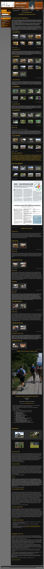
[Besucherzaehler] (5, 16)
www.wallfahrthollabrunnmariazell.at (16, 559)
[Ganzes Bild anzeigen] (15, 37)
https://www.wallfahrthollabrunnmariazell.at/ (28, 403)
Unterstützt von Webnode (39, 567)
